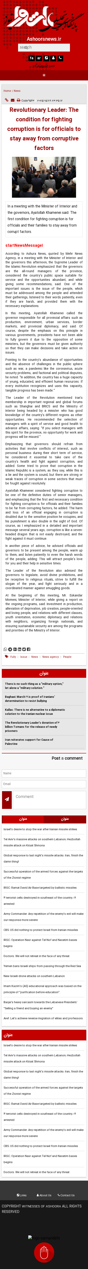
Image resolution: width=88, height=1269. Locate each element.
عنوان (23, 819)
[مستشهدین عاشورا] (44, 1253)
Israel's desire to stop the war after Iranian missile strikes (40, 829)
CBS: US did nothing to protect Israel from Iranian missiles (41, 930)
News (17, 91)
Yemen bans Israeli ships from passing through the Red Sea (42, 966)
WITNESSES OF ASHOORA (42, 1206)
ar (39, 58)
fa (31, 58)
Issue (24, 657)
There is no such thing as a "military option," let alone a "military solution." (34, 686)
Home (7, 91)
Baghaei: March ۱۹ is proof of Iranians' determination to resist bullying (30, 699)
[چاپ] (18, 100)
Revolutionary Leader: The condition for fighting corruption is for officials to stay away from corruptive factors (44, 129)
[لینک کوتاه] (6, 100)
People (67, 657)
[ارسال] (12, 100)
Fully (13, 657)
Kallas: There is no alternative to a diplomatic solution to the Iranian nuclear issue (35, 712)
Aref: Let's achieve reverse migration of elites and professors (43, 1018)
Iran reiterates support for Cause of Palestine (29, 742)
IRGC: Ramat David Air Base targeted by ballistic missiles (40, 887)
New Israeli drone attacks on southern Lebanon (34, 976)
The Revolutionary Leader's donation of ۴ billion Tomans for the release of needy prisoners (32, 727)
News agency (51, 657)
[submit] (7, 800)
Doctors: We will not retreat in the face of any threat (36, 956)
